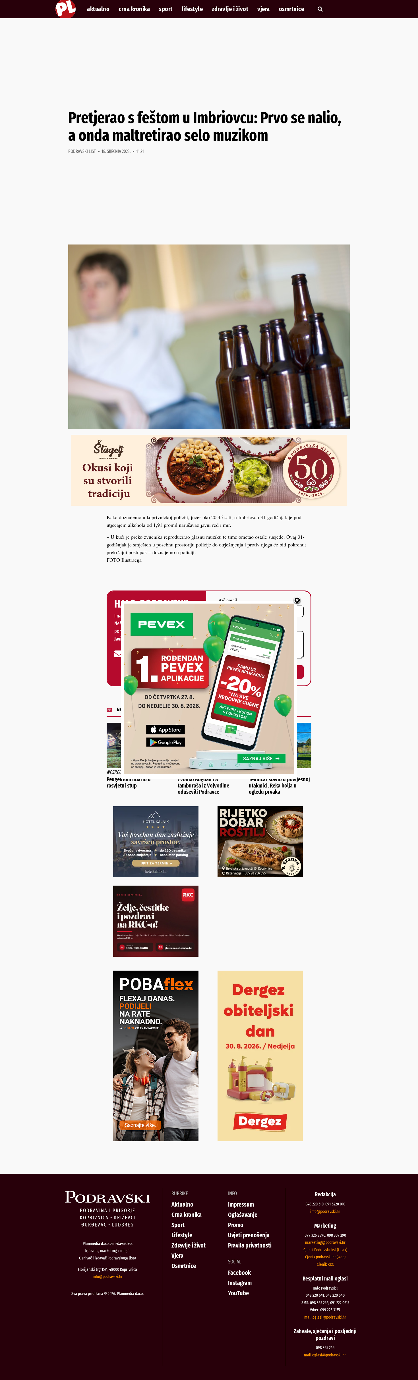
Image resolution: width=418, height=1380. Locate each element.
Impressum (241, 1204)
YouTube (238, 1293)
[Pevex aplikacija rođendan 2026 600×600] (209, 772)
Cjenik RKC (325, 1264)
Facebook (239, 1273)
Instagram (240, 1283)
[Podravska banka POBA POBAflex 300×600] (155, 1139)
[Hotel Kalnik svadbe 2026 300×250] (155, 875)
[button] (320, 9)
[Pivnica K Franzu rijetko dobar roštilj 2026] (260, 875)
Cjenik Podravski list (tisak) (325, 1249)
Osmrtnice (291, 9)
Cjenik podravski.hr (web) (325, 1256)
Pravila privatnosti (250, 1245)
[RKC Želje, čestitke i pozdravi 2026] (155, 954)
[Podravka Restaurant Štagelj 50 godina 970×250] (209, 503)
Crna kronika (134, 9)
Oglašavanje (242, 1215)
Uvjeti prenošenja (249, 1235)
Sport (166, 9)
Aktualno (98, 9)
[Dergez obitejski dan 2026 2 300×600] (260, 1139)
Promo (235, 1225)
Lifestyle (192, 9)
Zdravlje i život (230, 9)
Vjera (263, 9)
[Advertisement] (209, 63)
